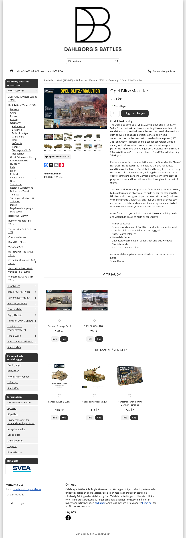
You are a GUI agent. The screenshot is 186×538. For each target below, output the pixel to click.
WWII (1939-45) (15, 90)
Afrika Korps (18, 126)
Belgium (14, 109)
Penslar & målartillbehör (20, 341)
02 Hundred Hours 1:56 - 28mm (21, 253)
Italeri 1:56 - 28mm (18, 215)
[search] (116, 61)
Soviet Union (17, 177)
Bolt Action (13, 370)
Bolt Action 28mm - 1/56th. (23, 105)
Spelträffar (13, 388)
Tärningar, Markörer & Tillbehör (22, 199)
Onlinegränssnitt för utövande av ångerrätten (21, 421)
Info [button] (54, 339)
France (13, 119)
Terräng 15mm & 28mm (20, 320)
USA (12, 181)
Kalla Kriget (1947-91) (18, 291)
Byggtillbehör (14, 315)
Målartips (12, 382)
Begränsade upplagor (21, 208)
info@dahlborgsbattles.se (27, 489)
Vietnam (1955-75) (17, 303)
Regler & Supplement (21, 187)
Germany (15, 122)
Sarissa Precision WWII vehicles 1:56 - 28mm (20, 270)
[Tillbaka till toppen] (178, 533)
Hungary (15, 163)
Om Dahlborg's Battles (30, 70)
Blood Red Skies (16, 242)
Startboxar (16, 184)
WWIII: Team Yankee (18, 376)
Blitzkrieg (17, 129)
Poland (14, 174)
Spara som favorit (58, 156)
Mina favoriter (15, 440)
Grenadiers (18, 136)
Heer (14, 139)
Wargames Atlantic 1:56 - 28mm (21, 278)
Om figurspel (55, 70)
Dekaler (14, 204)
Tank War (15, 194)
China (13, 112)
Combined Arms (17, 237)
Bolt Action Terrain (20, 191)
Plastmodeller (14, 309)
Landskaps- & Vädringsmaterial (16, 328)
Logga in (12, 446)
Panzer (15, 146)
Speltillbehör (14, 347)
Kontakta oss (14, 452)
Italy (12, 167)
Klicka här (100, 502)
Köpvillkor (12, 414)
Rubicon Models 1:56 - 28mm (20, 222)
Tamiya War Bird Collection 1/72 (22, 230)
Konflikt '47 (13, 286)
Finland (14, 116)
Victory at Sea (15, 247)
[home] (11, 71)
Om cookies (13, 434)
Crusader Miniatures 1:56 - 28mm (22, 261)
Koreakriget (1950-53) (18, 297)
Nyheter (11, 408)
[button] (64, 339)
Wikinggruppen (102, 533)
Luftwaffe (17, 143)
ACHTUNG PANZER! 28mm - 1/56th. (23, 98)
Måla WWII (16, 211)
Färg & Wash (14, 335)
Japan (13, 170)
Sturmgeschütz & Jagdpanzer (21, 152)
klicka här (147, 502)
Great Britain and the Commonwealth (21, 158)
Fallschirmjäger (20, 133)
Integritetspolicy (16, 429)
